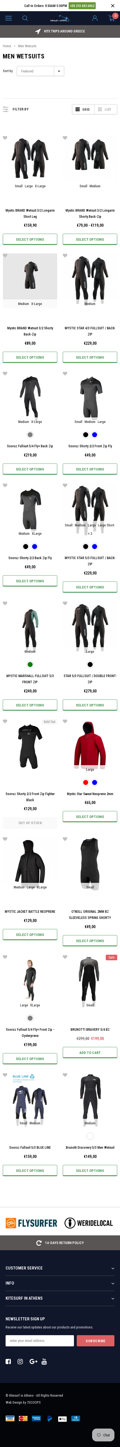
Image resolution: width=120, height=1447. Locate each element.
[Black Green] (30, 664)
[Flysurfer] (31, 1223)
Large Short (106, 525)
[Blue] (94, 434)
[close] (112, 6)
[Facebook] (10, 1361)
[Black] (85, 434)
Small (19, 186)
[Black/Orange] (90, 1136)
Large (29, 186)
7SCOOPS (34, 1403)
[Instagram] (22, 1361)
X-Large (40, 186)
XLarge (37, 534)
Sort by (8, 71)
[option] (60, 31)
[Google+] (34, 1361)
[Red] (85, 782)
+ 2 (90, 534)
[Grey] (30, 434)
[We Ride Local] (88, 1223)
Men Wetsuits (27, 46)
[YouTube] (46, 1361)
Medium (95, 186)
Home (7, 46)
